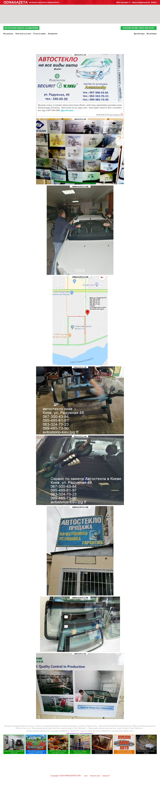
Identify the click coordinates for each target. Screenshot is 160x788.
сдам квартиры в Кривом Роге (122, 731)
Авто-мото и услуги (23, 33)
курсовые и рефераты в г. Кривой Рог (65, 731)
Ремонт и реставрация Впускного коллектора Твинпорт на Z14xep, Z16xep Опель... (67, 726)
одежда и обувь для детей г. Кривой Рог (95, 731)
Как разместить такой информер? (80, 733)
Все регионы (152, 33)
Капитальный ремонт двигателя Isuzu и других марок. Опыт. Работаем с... (60, 728)
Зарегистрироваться (141, 2)
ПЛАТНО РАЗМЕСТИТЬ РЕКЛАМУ (138, 28)
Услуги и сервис (39, 33)
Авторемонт (52, 33)
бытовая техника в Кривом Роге (38, 731)
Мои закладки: (123, 2)
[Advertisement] (80, 764)
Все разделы (8, 33)
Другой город (139, 33)
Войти (154, 2)
